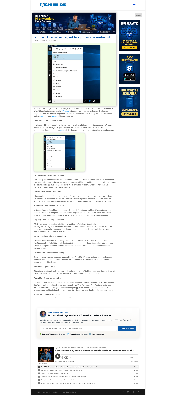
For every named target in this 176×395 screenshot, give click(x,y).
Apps (62, 130)
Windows (53, 40)
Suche (54, 116)
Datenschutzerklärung (68, 392)
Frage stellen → (127, 328)
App (41, 116)
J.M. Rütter (40, 40)
